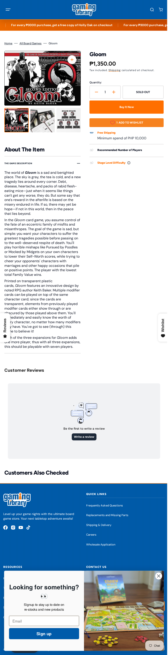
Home (8, 43)
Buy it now (124, 107)
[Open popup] (127, 163)
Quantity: (94, 82)
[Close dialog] (155, 576)
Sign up (40, 634)
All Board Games (30, 43)
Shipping (113, 70)
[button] (8, 9)
